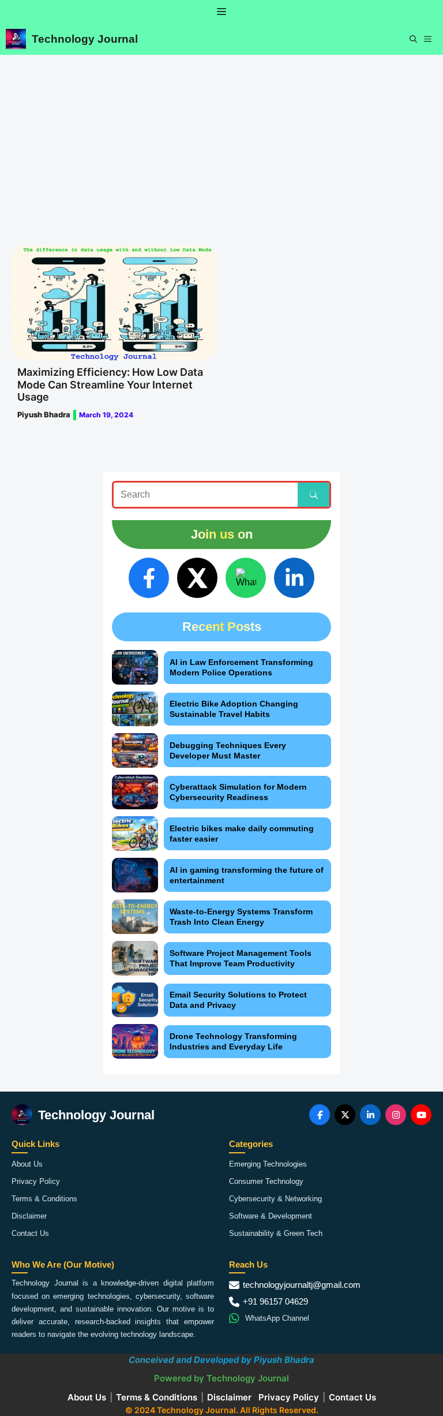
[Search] (313, 495)
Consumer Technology (266, 1181)
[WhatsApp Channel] (246, 578)
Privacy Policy (36, 1181)
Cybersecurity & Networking (275, 1198)
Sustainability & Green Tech (275, 1233)
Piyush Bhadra (43, 414)
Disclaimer (29, 1216)
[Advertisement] (221, 141)
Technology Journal (85, 39)
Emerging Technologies (268, 1164)
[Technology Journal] (16, 39)
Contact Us (30, 1233)
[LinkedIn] (294, 578)
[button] (413, 39)
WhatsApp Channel (277, 1318)
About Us (27, 1164)
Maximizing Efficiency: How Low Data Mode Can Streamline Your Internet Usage (110, 384)
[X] (197, 578)
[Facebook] (149, 578)
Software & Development (270, 1216)
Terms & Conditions (44, 1198)
